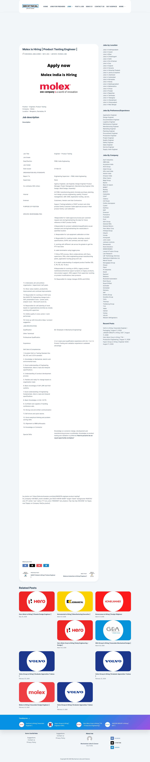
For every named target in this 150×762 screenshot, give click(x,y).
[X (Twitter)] (32, 565)
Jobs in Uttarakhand (109, 100)
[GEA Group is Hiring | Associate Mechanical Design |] (113, 630)
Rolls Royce (107, 281)
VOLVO (105, 315)
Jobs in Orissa (107, 88)
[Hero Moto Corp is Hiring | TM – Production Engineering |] (79, 724)
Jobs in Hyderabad (109, 77)
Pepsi (105, 267)
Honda (105, 235)
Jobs (69, 6)
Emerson (106, 212)
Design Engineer (108, 117)
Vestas (105, 313)
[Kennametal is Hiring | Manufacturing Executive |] (75, 601)
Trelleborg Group (108, 304)
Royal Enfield (107, 283)
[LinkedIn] (46, 565)
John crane (106, 240)
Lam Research (107, 253)
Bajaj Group (107, 180)
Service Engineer (108, 147)
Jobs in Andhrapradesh (110, 50)
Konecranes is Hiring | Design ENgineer (108, 614)
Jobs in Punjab (108, 91)
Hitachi (105, 233)
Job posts (54, 54)
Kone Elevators (108, 247)
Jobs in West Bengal (109, 104)
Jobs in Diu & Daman (110, 61)
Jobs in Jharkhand (109, 75)
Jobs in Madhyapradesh (111, 84)
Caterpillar (106, 194)
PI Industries (107, 269)
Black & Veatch (108, 185)
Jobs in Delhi (107, 59)
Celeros (105, 199)
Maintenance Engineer (110, 124)
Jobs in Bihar (107, 54)
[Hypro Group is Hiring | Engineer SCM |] (50, 724)
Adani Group (107, 169)
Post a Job (79, 6)
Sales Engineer (108, 145)
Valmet (105, 311)
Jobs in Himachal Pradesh (111, 70)
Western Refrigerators (110, 317)
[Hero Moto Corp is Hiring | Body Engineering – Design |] (75, 630)
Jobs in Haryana (108, 68)
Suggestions (31, 738)
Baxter (105, 183)
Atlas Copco (107, 178)
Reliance (106, 276)
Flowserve (106, 215)
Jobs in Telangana (109, 98)
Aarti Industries (108, 160)
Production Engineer (109, 135)
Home (45, 6)
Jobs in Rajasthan (109, 93)
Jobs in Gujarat (108, 66)
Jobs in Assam (108, 52)
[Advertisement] (75, 26)
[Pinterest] (39, 565)
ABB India (106, 162)
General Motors (108, 226)
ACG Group (107, 166)
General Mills (107, 224)
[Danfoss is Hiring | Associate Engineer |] (21, 724)
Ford (104, 219)
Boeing (105, 189)
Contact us (99, 6)
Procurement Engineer (110, 133)
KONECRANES (107, 249)
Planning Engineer (109, 131)
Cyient (105, 205)
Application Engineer (110, 115)
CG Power (106, 201)
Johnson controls (108, 242)
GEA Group (106, 221)
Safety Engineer (108, 142)
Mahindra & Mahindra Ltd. (111, 258)
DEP (104, 210)
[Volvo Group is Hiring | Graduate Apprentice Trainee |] (37, 661)
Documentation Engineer (111, 119)
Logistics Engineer (109, 122)
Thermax (106, 301)
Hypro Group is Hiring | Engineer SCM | (116, 342)
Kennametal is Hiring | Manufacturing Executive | (73, 614)
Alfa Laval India (108, 171)
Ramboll (105, 274)
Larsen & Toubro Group (110, 251)
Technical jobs (62, 54)
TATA (104, 299)
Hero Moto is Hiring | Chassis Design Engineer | (35, 614)
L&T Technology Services (111, 256)
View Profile (89, 745)
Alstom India (107, 173)
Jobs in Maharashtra (109, 86)
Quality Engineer (108, 140)
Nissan (105, 265)
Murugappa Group (109, 263)
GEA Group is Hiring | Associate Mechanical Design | (113, 643)
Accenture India (108, 164)
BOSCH (105, 192)
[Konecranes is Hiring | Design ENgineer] (113, 601)
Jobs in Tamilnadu (109, 95)
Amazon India (107, 176)
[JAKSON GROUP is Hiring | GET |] (107, 724)
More (121, 6)
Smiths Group (107, 295)
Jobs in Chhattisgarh (110, 56)
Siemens (106, 290)
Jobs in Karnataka (109, 79)
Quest (105, 272)
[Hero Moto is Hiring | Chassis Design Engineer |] (37, 601)
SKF (104, 292)
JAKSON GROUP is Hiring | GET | (114, 332)
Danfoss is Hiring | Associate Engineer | (35, 724)
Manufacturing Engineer (111, 126)
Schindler (106, 286)
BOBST (105, 187)
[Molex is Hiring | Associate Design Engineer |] (37, 692)
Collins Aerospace (109, 203)
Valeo (105, 308)
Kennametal (107, 244)
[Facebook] (25, 565)
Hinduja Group (107, 231)
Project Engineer (108, 138)
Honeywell (106, 237)
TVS (104, 306)
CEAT (105, 196)
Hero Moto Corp (108, 228)
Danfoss (105, 208)
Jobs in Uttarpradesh (110, 102)
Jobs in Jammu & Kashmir (111, 72)
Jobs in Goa (107, 63)
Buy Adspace (112, 6)
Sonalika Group (108, 297)
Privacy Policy (31, 742)
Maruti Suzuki (107, 260)
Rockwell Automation (110, 279)
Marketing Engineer (109, 129)
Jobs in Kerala (107, 82)
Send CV (89, 6)
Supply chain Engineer (110, 149)
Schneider (106, 288)
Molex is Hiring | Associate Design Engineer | (34, 705)
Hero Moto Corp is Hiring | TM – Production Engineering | (92, 724)
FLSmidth (106, 217)
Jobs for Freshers (57, 6)
